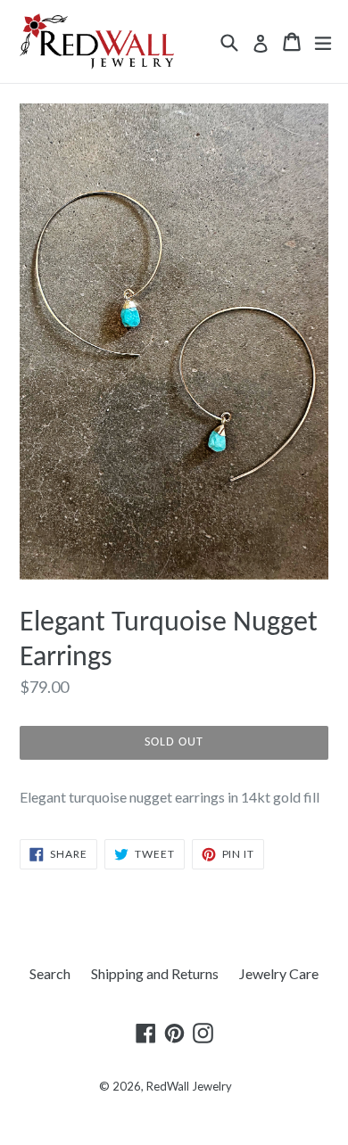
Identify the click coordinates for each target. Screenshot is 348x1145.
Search (49, 973)
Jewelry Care (279, 973)
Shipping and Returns (155, 973)
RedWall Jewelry (189, 1086)
